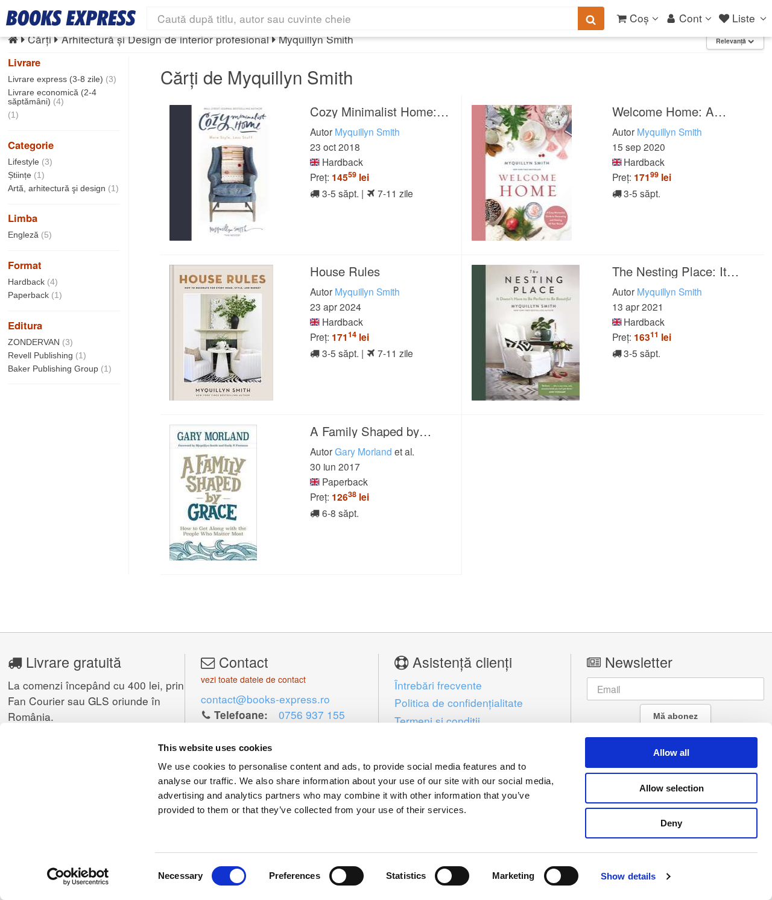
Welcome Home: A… (669, 111)
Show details (628, 876)
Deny (671, 823)
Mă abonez (675, 716)
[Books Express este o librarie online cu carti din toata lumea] (71, 18)
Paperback (35, 295)
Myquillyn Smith (367, 131)
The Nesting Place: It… (675, 271)
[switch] (346, 876)
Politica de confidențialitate (458, 702)
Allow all (671, 752)
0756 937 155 (312, 714)
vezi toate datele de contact (253, 679)
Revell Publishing (47, 355)
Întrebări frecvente (438, 684)
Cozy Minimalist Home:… (379, 111)
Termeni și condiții (437, 720)
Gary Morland (363, 451)
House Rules (345, 271)
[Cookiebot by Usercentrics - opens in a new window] (78, 876)
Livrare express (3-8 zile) (62, 79)
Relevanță (732, 40)
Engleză (30, 234)
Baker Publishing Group (60, 368)
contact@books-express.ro (265, 698)
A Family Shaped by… (370, 431)
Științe (26, 175)
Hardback (33, 282)
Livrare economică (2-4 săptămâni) (52, 96)
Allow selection (671, 788)
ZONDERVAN (40, 342)
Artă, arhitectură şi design (63, 188)
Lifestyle (30, 161)
